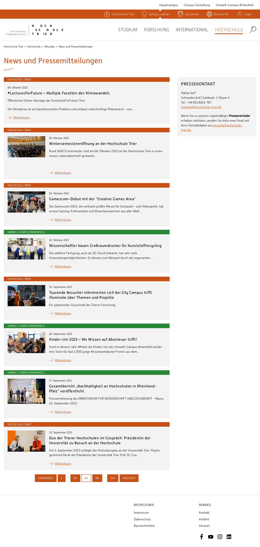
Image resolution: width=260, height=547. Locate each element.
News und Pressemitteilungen (76, 46)
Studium (127, 29)
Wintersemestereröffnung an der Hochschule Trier (93, 143)
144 (112, 478)
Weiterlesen (21, 117)
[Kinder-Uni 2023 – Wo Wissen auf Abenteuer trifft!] (26, 342)
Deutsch (219, 14)
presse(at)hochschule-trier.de (201, 107)
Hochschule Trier (13, 46)
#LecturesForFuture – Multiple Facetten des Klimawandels (59, 93)
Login (248, 14)
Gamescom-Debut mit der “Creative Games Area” (93, 199)
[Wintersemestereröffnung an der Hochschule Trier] (26, 146)
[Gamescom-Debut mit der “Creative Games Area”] (26, 202)
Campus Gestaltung (197, 5)
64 (75, 478)
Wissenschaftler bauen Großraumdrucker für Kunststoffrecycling (105, 245)
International (192, 29)
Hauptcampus (168, 5)
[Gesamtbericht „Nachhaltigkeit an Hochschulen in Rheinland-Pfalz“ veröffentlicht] (26, 391)
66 (97, 478)
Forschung (156, 29)
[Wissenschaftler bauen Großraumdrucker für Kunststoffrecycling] (26, 248)
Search (253, 29)
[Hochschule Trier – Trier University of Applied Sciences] (34, 29)
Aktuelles (49, 46)
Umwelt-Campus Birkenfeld (234, 5)
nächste (129, 478)
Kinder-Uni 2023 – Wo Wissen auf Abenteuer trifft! (93, 339)
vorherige (45, 478)
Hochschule (229, 29)
